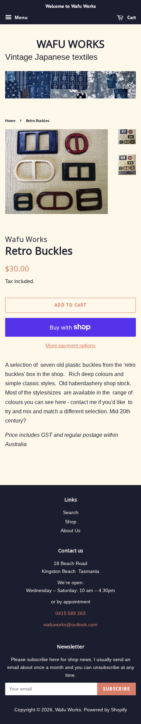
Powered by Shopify (105, 709)
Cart (131, 17)
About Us (70, 530)
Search (70, 512)
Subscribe (116, 689)
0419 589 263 (70, 613)
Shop (70, 521)
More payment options (70, 345)
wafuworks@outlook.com (70, 624)
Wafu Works (70, 44)
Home (10, 120)
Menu (20, 17)
